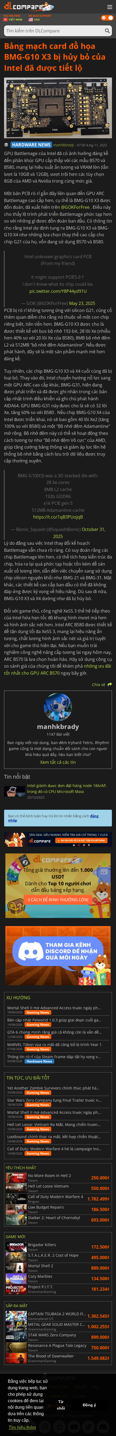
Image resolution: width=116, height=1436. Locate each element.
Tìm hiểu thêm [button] (22, 1427)
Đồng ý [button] (89, 1405)
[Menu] (109, 7)
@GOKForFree (75, 207)
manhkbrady (64, 144)
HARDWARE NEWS (31, 145)
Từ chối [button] (61, 1405)
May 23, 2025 (82, 303)
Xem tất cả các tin (58, 762)
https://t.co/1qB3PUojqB (58, 517)
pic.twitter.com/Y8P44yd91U (58, 291)
